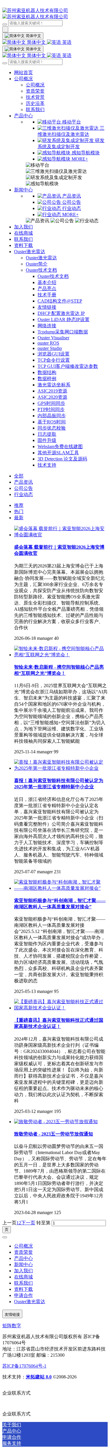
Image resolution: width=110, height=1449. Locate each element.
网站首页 (23, 72)
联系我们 (35, 109)
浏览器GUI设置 (54, 353)
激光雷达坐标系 (54, 384)
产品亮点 (47, 288)
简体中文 (36, 42)
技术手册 (47, 294)
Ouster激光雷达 (29, 251)
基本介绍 (47, 282)
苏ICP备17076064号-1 (24, 1365)
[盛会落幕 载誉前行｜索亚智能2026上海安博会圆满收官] (61, 534)
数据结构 (47, 372)
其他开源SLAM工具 (58, 452)
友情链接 (47, 307)
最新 (18, 517)
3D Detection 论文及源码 (62, 458)
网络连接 (47, 325)
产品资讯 (23, 482)
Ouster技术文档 (41, 270)
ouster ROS (48, 342)
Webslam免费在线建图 (60, 446)
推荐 (18, 505)
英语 (66, 42)
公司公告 (23, 488)
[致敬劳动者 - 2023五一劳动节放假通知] (56, 1121)
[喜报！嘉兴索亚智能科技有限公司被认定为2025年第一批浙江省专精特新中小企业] (61, 768)
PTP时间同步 (51, 409)
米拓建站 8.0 (39, 1376)
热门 (18, 511)
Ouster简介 (37, 263)
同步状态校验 (52, 427)
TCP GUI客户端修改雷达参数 (68, 366)
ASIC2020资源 (52, 397)
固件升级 (47, 440)
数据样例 (47, 378)
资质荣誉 (35, 91)
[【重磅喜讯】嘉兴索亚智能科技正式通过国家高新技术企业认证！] (61, 1007)
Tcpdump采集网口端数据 (63, 331)
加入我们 (23, 226)
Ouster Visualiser (53, 337)
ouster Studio (50, 348)
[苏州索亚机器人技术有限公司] (55, 14)
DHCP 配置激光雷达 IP (61, 313)
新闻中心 (23, 189)
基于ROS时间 (52, 421)
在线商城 (23, 233)
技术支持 (47, 465)
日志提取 (47, 434)
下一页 (28, 1222)
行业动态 (23, 494)
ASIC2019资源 (52, 390)
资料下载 (23, 245)
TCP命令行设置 (54, 360)
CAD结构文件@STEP (60, 300)
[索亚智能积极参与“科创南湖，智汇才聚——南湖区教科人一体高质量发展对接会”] (61, 888)
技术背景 (35, 97)
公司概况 (23, 78)
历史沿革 (35, 103)
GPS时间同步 (51, 403)
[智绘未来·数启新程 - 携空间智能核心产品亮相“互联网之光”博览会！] (61, 654)
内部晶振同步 (52, 415)
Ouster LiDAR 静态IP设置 (63, 319)
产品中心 (23, 115)
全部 (18, 475)
